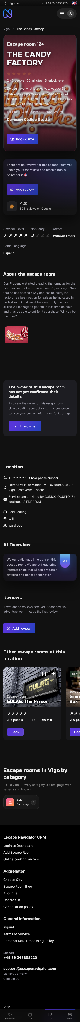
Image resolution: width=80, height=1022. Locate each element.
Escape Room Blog (17, 886)
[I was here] (53, 674)
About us (10, 893)
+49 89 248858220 (55, 3)
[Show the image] (16, 335)
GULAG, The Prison (28, 701)
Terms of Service (16, 934)
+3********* (17, 478)
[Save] (44, 674)
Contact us (11, 900)
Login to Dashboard (18, 846)
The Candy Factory (30, 29)
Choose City (12, 880)
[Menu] (67, 13)
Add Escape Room (17, 852)
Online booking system (21, 859)
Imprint (8, 927)
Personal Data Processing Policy (28, 941)
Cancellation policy (18, 907)
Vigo (6, 29)
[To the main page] (7, 13)
